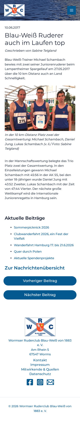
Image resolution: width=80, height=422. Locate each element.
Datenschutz (40, 374)
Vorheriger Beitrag (40, 281)
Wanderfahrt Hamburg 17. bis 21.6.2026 (44, 245)
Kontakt (40, 360)
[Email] (50, 382)
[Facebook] (29, 382)
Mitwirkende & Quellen (40, 369)
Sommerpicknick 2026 (31, 227)
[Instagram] (40, 382)
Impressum (40, 365)
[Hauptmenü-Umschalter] (71, 10)
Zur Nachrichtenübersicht (35, 268)
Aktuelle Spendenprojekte (34, 258)
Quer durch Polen (28, 251)
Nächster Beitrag (40, 295)
